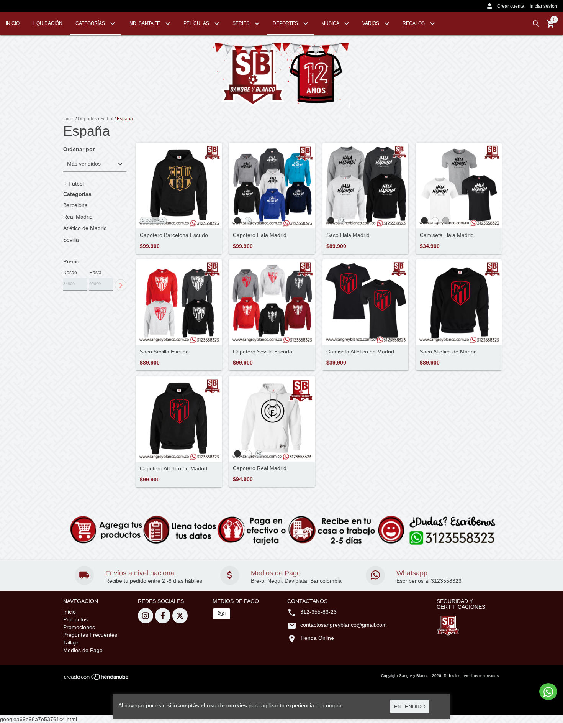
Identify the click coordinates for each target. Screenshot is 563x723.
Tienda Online (317, 638)
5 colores (153, 220)
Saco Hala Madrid (348, 235)
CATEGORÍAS (90, 23)
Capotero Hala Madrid (259, 235)
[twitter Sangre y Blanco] (180, 615)
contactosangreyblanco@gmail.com (343, 625)
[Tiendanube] (96, 679)
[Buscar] (536, 23)
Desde (70, 272)
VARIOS (371, 23)
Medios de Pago (83, 650)
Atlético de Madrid (85, 228)
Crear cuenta (510, 6)
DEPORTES (286, 23)
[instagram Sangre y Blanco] (145, 615)
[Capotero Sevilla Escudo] (272, 302)
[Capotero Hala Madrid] (272, 186)
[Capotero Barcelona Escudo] (179, 186)
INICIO (13, 23)
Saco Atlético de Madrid (448, 352)
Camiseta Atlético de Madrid (360, 352)
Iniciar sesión (543, 6)
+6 (248, 220)
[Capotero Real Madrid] (272, 419)
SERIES (241, 23)
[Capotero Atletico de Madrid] (179, 419)
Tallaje (71, 642)
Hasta (95, 272)
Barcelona (75, 205)
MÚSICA (330, 23)
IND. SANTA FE (144, 23)
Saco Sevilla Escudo (164, 352)
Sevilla (71, 240)
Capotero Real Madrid (259, 468)
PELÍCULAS (196, 23)
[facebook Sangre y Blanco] (162, 615)
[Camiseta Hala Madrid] (459, 186)
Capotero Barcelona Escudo (174, 235)
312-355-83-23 (318, 612)
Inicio (68, 119)
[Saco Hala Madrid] (365, 186)
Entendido (410, 706)
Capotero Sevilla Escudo (262, 352)
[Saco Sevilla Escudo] (179, 302)
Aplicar (120, 285)
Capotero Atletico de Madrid (173, 469)
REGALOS (414, 23)
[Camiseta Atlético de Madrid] (365, 302)
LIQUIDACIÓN (47, 23)
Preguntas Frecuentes (90, 635)
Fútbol (106, 119)
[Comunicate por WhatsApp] (548, 691)
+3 (341, 220)
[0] (550, 26)
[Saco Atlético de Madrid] (459, 302)
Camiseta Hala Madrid (447, 235)
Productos (75, 619)
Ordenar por (79, 149)
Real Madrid (78, 217)
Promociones (79, 627)
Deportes (87, 119)
